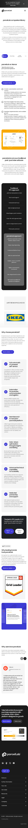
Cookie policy (4, 819)
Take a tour (8, 531)
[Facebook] (6, 764)
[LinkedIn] (2, 764)
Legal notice (24, 824)
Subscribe (13, 5)
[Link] (11, 755)
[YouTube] (13, 764)
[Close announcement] (24, 4)
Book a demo (6, 352)
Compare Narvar (7, 83)
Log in (4, 771)
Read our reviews (7, 568)
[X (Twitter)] (10, 764)
